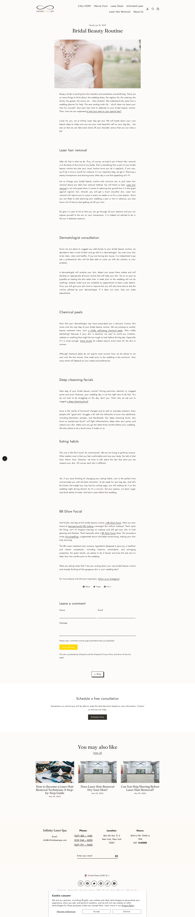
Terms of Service (124, 654)
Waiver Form (101, 6)
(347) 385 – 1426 (83, 835)
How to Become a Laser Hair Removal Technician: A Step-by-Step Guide (55, 790)
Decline (126, 911)
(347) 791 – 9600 (83, 844)
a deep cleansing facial (77, 401)
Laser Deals (117, 6)
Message (63, 622)
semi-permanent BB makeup (81, 526)
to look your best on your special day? (103, 111)
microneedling (71, 536)
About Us (138, 11)
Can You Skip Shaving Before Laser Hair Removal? (140, 788)
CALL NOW (84, 6)
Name (62, 610)
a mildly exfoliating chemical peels (105, 330)
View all (97, 753)
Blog (98, 674)
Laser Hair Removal (119, 11)
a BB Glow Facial (113, 522)
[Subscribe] (116, 856)
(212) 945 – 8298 (83, 840)
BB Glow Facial (109, 533)
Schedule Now (97, 717)
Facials (92, 25)
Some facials (86, 340)
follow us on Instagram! (109, 578)
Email (100, 610)
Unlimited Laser (134, 6)
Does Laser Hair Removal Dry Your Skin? (97, 788)
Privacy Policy (128, 905)
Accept (96, 911)
